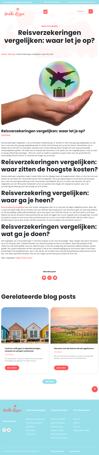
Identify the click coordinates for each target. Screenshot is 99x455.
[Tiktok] (9, 430)
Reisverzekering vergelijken (13, 207)
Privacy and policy (57, 451)
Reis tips (11, 54)
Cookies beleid (75, 451)
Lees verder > (12, 368)
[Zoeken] (91, 11)
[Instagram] (4, 430)
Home (3, 54)
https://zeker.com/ (24, 258)
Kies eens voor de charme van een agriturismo (74, 348)
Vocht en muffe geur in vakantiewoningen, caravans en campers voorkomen (23, 349)
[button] (45, 12)
